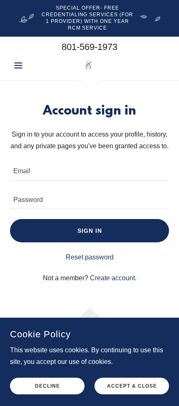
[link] (89, 65)
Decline (47, 386)
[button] (22, 65)
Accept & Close (132, 386)
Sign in (89, 230)
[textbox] (89, 171)
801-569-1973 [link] (89, 47)
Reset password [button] (90, 257)
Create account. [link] (113, 277)
